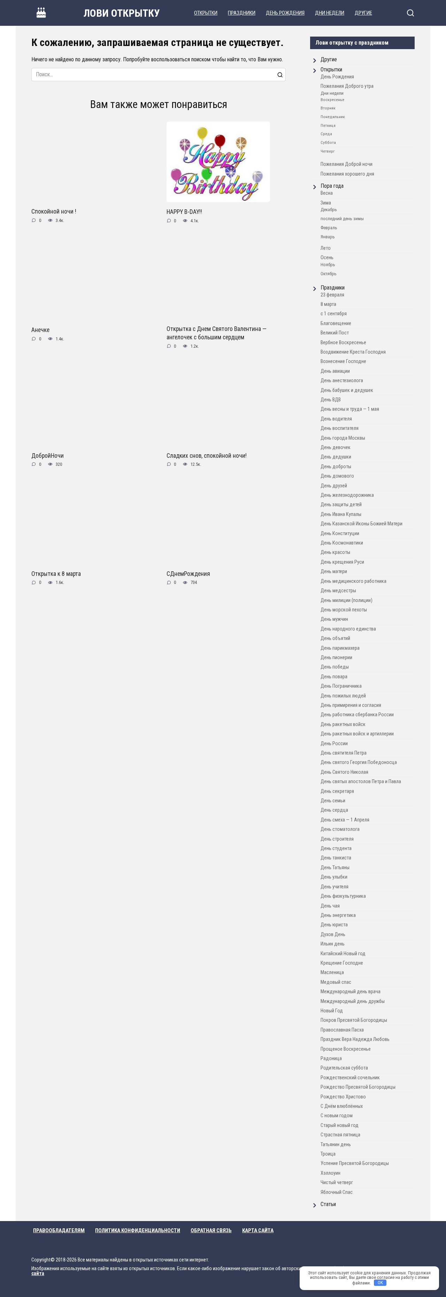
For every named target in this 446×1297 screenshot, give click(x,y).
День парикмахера (340, 648)
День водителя (336, 419)
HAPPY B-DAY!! (184, 211)
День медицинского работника (353, 581)
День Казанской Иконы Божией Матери (361, 524)
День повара (334, 677)
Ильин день (333, 944)
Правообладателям (59, 1230)
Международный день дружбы (353, 1001)
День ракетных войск (343, 724)
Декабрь (329, 209)
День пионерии (336, 658)
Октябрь (329, 273)
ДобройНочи (47, 455)
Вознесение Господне (343, 361)
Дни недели (329, 13)
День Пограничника (341, 686)
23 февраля (332, 295)
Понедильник (333, 116)
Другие (363, 13)
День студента (336, 848)
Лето (326, 248)
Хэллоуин (330, 1173)
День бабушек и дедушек (347, 390)
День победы (335, 667)
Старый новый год (340, 1125)
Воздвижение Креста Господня (353, 352)
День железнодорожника (347, 495)
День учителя (334, 887)
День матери (334, 571)
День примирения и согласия (351, 705)
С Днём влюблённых (342, 1106)
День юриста (334, 925)
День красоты (335, 552)
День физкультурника (343, 896)
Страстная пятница (340, 1135)
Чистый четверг (337, 1183)
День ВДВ (331, 400)
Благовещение (336, 323)
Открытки (205, 13)
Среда (326, 133)
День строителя (337, 839)
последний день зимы (342, 218)
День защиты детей (341, 505)
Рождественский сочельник (350, 1078)
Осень (327, 258)
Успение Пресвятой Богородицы (355, 1163)
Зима (326, 203)
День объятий (335, 638)
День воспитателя (340, 428)
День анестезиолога (342, 381)
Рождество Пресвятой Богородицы (358, 1087)
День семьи (333, 801)
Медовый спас (336, 982)
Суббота (328, 142)
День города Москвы (343, 438)
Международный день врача (350, 992)
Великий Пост (335, 333)
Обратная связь (211, 1230)
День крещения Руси (342, 562)
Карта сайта (258, 1230)
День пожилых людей (343, 696)
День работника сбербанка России (357, 715)
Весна (327, 193)
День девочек (336, 447)
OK (380, 1282)
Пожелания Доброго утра (347, 86)
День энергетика (338, 915)
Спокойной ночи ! (53, 211)
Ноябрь (328, 264)
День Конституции (340, 533)
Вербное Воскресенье (343, 343)
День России (334, 744)
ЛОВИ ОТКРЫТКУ (122, 13)
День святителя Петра (344, 753)
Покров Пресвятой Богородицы (354, 1020)
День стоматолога (340, 829)
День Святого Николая (344, 772)
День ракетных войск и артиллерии (357, 734)
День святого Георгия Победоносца (359, 762)
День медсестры (338, 591)
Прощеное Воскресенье (346, 1049)
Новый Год (332, 1011)
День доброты (336, 467)
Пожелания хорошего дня (347, 174)
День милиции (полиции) (346, 600)
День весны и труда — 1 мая (350, 409)
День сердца (334, 810)
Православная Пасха (342, 1030)
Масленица (332, 972)
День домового (337, 476)
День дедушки (336, 457)
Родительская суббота (344, 1068)
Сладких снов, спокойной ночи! (207, 455)
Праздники (241, 13)
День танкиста (336, 858)
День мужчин (334, 619)
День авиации (335, 371)
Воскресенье (332, 99)
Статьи (328, 1204)
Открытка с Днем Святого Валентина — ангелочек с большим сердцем (217, 333)
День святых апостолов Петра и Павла (361, 782)
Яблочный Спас (337, 1192)
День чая (330, 906)
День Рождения (285, 13)
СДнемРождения (188, 573)
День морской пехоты (344, 610)
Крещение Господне (342, 963)
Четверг (327, 151)
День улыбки (334, 877)
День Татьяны (335, 868)
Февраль (329, 227)
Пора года (332, 186)
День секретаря (337, 791)
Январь (328, 236)
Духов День (333, 934)
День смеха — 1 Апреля (345, 820)
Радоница (331, 1058)
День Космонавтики (342, 543)
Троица (328, 1154)
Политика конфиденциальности (137, 1230)
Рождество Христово (343, 1097)
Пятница (328, 125)
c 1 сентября (334, 314)
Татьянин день (336, 1145)
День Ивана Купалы (341, 514)
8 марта (328, 304)
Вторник (328, 108)
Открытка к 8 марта (56, 573)
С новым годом (337, 1116)
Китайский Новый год (343, 954)
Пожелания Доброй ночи (346, 164)
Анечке (40, 329)
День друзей (334, 486)
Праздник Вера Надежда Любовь (355, 1039)
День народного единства (348, 629)
